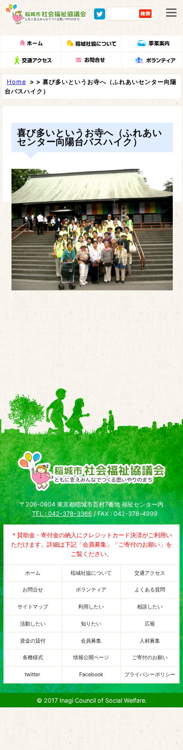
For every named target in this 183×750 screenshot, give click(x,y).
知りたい (91, 623)
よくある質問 (149, 589)
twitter (32, 674)
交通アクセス (149, 573)
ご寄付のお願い (150, 657)
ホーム (32, 573)
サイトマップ (32, 606)
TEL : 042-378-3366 (62, 513)
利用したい (91, 606)
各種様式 (33, 657)
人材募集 (150, 640)
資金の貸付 (33, 640)
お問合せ (33, 589)
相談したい (150, 606)
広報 (150, 623)
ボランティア (91, 589)
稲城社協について (91, 573)
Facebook (91, 674)
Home (16, 81)
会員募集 (91, 640)
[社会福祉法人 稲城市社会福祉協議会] (46, 21)
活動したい (33, 623)
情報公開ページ (91, 657)
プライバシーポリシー (149, 674)
